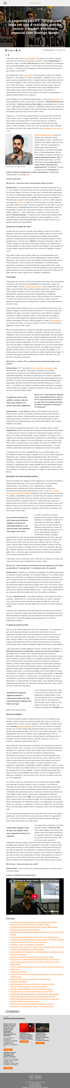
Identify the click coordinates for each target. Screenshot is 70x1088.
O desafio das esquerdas (18, 972)
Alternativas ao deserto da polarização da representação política (32, 957)
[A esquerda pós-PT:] (19, 51)
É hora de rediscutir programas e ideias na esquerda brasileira (31, 989)
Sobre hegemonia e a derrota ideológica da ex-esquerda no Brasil (32, 984)
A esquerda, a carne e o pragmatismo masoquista (27, 944)
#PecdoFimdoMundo (24, 726)
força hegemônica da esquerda (42, 368)
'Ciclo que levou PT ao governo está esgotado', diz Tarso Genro (31, 991)
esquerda (30, 58)
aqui (27, 175)
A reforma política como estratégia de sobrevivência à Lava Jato (32, 1004)
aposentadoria (56, 320)
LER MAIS (8, 1049)
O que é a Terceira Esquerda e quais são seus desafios (29, 987)
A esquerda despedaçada (18, 982)
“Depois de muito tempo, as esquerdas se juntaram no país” (30, 979)
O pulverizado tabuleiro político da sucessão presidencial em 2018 (32, 996)
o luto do (28, 75)
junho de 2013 (55, 99)
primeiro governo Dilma (34, 286)
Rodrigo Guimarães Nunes (43, 135)
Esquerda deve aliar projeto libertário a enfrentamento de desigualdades (34, 994)
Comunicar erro (12, 1011)
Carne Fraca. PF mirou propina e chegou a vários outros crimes (31, 1006)
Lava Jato (19, 202)
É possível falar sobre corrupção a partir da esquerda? (28, 942)
